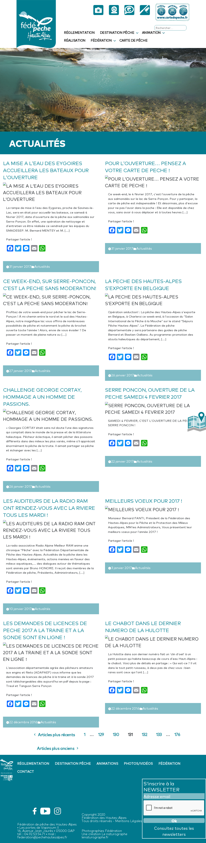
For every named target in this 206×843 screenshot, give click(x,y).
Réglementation (79, 32)
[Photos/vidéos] (98, 12)
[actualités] (129, 12)
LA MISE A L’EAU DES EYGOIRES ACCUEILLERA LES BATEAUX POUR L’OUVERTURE (46, 169)
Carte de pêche (133, 40)
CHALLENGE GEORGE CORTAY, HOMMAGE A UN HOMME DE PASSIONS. (42, 396)
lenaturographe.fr (95, 837)
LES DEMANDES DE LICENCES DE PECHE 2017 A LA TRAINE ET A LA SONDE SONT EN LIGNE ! (45, 629)
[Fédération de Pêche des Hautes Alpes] (36, 23)
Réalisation (74, 40)
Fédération (101, 40)
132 (144, 734)
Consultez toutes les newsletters (174, 831)
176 (177, 734)
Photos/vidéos (138, 763)
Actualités (42, 266)
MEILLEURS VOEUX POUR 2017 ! (143, 500)
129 (101, 734)
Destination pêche (117, 32)
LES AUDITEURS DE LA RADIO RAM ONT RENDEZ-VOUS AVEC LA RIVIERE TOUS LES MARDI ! (49, 507)
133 (159, 734)
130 (116, 734)
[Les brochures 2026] (144, 12)
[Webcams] (114, 12)
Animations (107, 763)
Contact (25, 771)
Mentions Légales (128, 820)
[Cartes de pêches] (173, 12)
